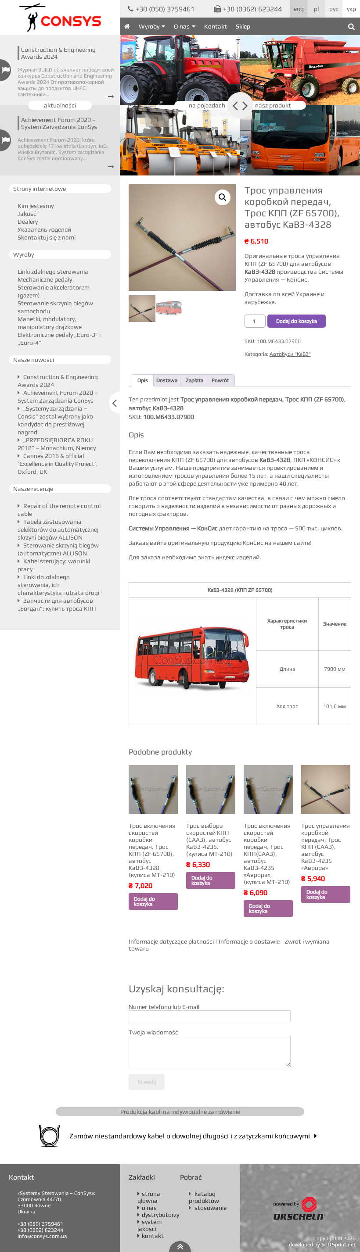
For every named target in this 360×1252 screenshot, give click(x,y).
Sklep (243, 26)
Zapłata (194, 380)
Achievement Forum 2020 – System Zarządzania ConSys (59, 123)
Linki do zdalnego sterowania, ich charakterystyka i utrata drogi (58, 584)
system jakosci (149, 1225)
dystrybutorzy (158, 1214)
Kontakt (215, 26)
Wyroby (149, 26)
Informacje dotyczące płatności (171, 941)
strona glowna (148, 1197)
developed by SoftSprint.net (322, 1244)
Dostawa (166, 380)
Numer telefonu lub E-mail (164, 1006)
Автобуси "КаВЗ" (290, 354)
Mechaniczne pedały (45, 279)
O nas (182, 26)
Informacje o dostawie (249, 941)
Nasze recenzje (33, 488)
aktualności (60, 105)
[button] (222, 197)
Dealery (28, 221)
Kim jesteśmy (36, 205)
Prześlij (146, 1081)
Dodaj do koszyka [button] (144, 901)
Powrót (220, 380)
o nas (147, 1207)
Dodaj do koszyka (296, 321)
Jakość (27, 213)
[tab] (143, 380)
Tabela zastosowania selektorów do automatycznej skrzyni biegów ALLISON (58, 529)
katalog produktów (204, 1197)
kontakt (150, 1235)
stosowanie (208, 1207)
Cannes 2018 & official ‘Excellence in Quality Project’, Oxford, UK (58, 463)
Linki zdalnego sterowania (53, 271)
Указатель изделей (44, 229)
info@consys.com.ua (42, 1236)
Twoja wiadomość (153, 1032)
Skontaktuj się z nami (47, 237)
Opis (142, 380)
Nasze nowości (33, 359)
